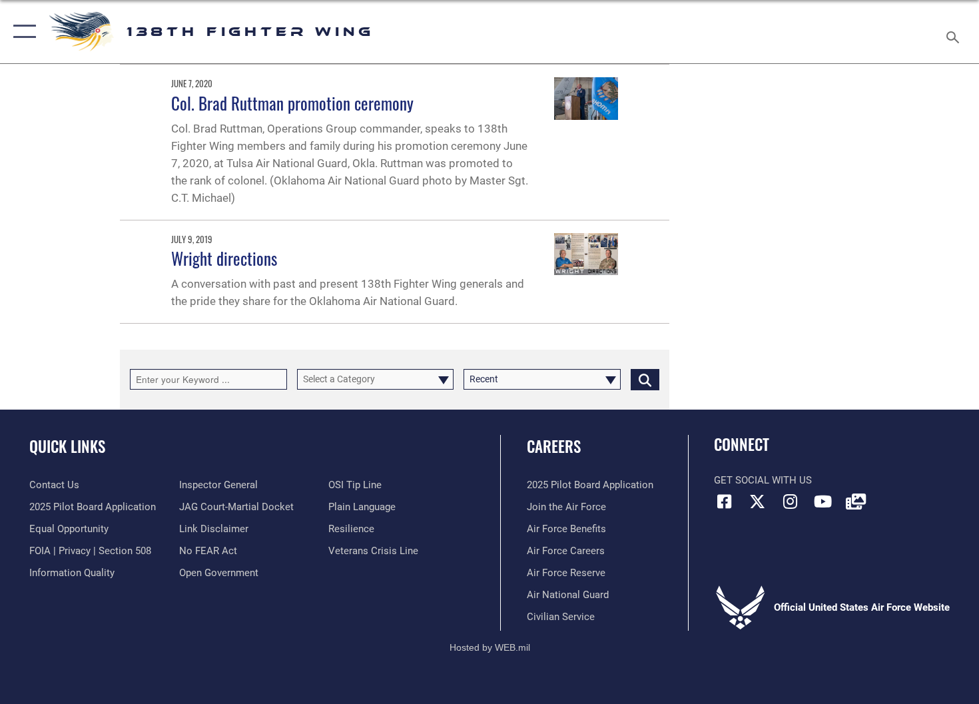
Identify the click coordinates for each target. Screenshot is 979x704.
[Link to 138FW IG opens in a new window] (790, 502)
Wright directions (224, 258)
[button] (21, 31)
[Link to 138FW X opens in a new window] (757, 502)
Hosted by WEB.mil (490, 647)
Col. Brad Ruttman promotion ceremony (292, 103)
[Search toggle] (954, 31)
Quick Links (67, 446)
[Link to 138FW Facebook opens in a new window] (724, 502)
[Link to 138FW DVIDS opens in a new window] (856, 502)
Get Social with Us (763, 480)
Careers (554, 446)
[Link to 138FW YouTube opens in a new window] (822, 502)
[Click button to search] (645, 379)
